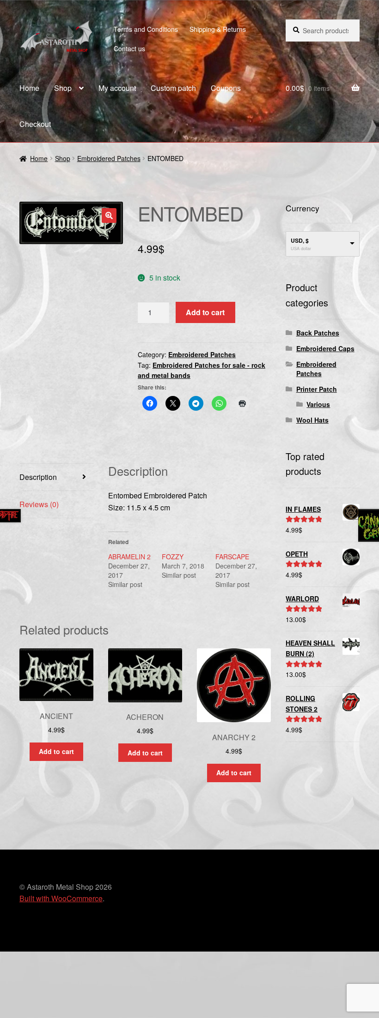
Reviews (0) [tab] (39, 504)
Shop (63, 88)
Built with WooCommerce (61, 898)
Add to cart (205, 312)
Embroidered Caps (325, 348)
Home (29, 88)
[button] (109, 215)
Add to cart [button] (56, 751)
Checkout (35, 124)
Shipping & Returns (218, 29)
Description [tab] (38, 477)
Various (318, 404)
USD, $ (300, 240)
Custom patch (173, 88)
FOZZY (172, 556)
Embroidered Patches (109, 158)
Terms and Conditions (146, 29)
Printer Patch (316, 389)
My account (117, 88)
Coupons (226, 88)
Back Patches (317, 332)
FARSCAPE (232, 556)
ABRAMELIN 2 (129, 556)
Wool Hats (312, 420)
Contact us (129, 48)
